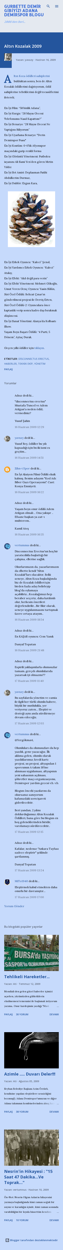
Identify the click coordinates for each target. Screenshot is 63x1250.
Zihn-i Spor (22, 468)
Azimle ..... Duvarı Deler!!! (29, 1074)
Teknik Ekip (25, 363)
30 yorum (22, 1014)
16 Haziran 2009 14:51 (29, 457)
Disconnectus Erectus (33, 358)
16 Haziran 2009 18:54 (29, 619)
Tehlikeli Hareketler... (27, 976)
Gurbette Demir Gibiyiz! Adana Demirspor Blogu (24, 10)
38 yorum (22, 1111)
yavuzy (19, 437)
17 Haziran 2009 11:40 (29, 681)
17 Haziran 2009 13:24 (29, 870)
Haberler (10, 363)
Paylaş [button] (8, 369)
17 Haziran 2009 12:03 (29, 723)
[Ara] (48, 6)
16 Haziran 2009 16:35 (29, 534)
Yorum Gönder (14, 906)
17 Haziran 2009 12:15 (29, 832)
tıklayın (39, 348)
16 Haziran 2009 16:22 (29, 492)
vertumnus (22, 545)
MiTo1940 (21, 881)
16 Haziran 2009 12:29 (29, 427)
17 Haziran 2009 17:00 (29, 897)
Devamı (54, 1014)
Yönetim (39, 363)
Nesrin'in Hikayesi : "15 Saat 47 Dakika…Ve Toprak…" (28, 1176)
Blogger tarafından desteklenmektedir (33, 1240)
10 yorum (22, 1220)
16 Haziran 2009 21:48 (29, 650)
